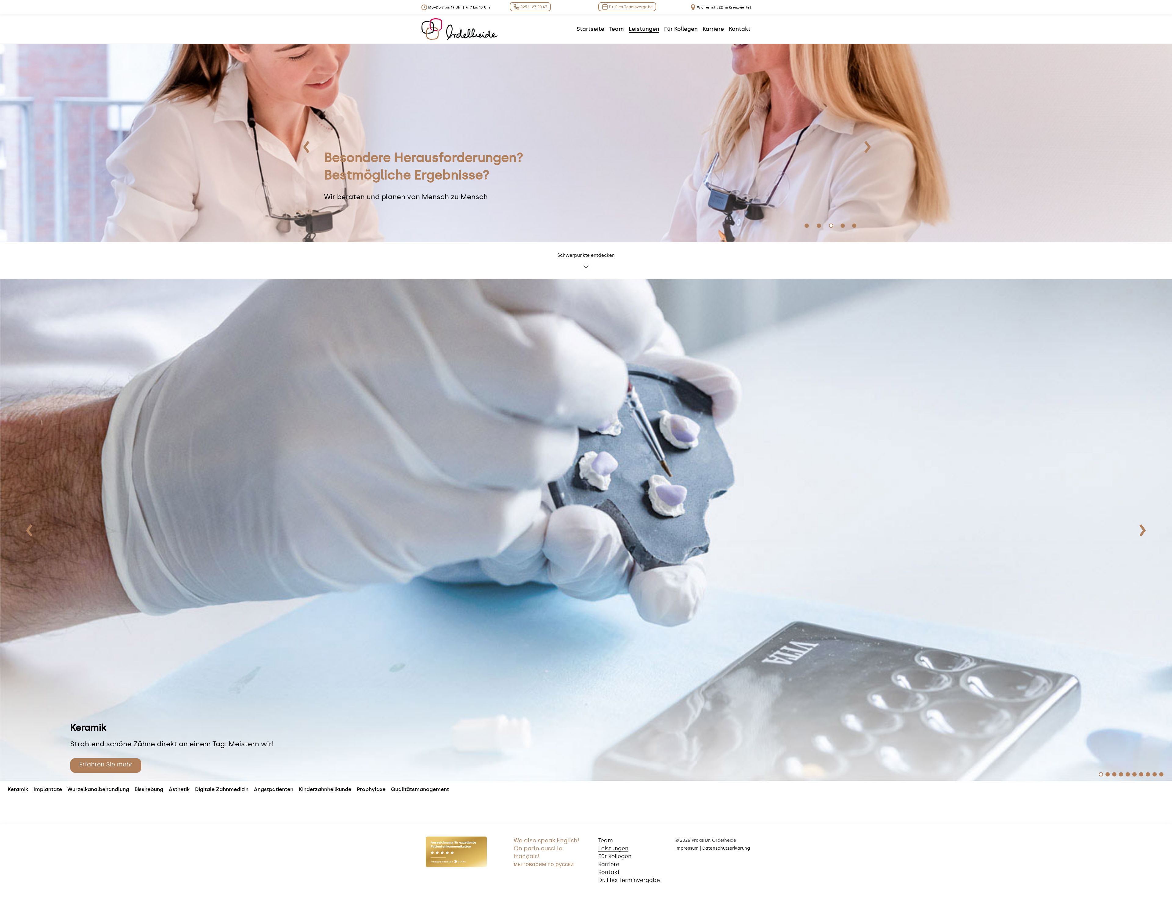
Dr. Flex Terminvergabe (630, 7)
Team (605, 840)
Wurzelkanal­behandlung (98, 789)
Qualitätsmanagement (420, 789)
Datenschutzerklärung (726, 848)
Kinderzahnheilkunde (325, 789)
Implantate (48, 789)
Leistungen (613, 848)
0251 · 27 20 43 (533, 7)
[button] (29, 530)
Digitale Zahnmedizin (221, 789)
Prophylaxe (371, 789)
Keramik (18, 789)
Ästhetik (179, 789)
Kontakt (609, 872)
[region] (586, 143)
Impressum (687, 848)
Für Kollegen (614, 856)
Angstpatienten (273, 789)
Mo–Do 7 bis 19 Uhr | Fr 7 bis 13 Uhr (458, 7)
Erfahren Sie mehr (105, 764)
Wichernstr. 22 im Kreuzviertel (723, 7)
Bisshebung (149, 789)
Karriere (608, 864)
